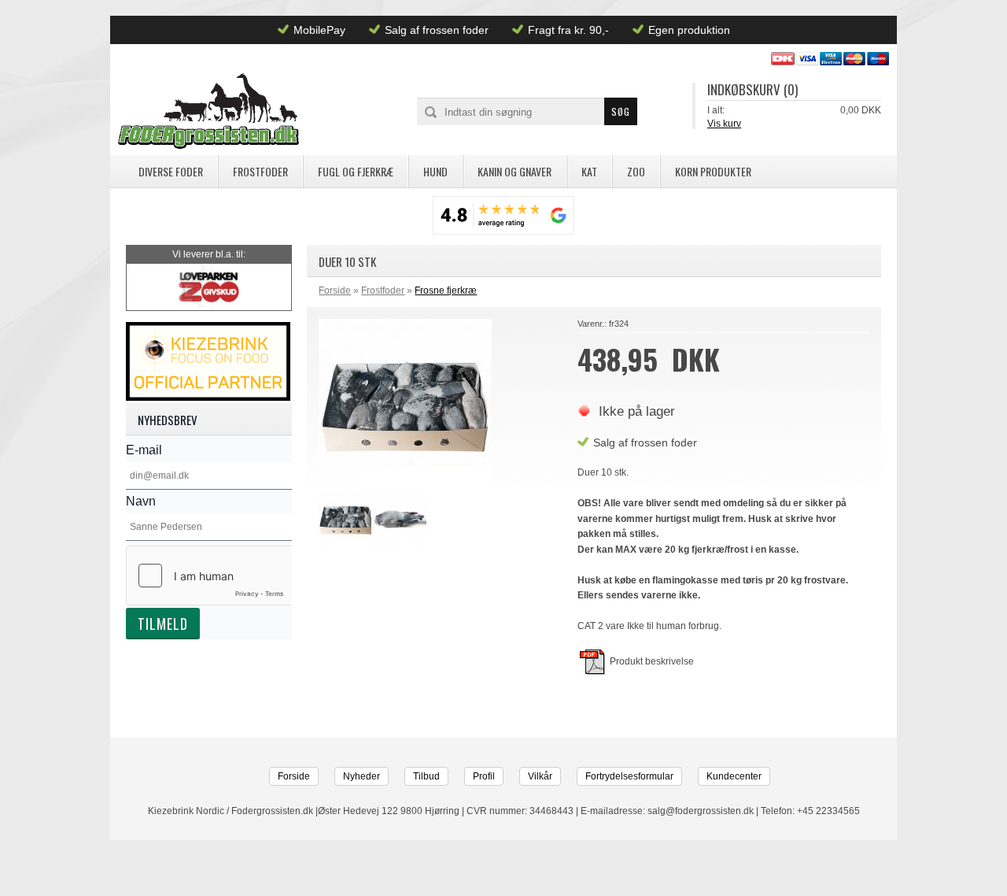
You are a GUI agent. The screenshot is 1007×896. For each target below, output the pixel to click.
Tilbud (426, 776)
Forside (335, 290)
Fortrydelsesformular (629, 776)
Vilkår (540, 776)
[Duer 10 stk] (345, 521)
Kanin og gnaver (514, 171)
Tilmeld (163, 623)
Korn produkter (713, 171)
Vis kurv (724, 123)
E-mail (144, 450)
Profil (484, 776)
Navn (141, 501)
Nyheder (361, 776)
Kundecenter (734, 776)
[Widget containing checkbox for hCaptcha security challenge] (209, 575)
